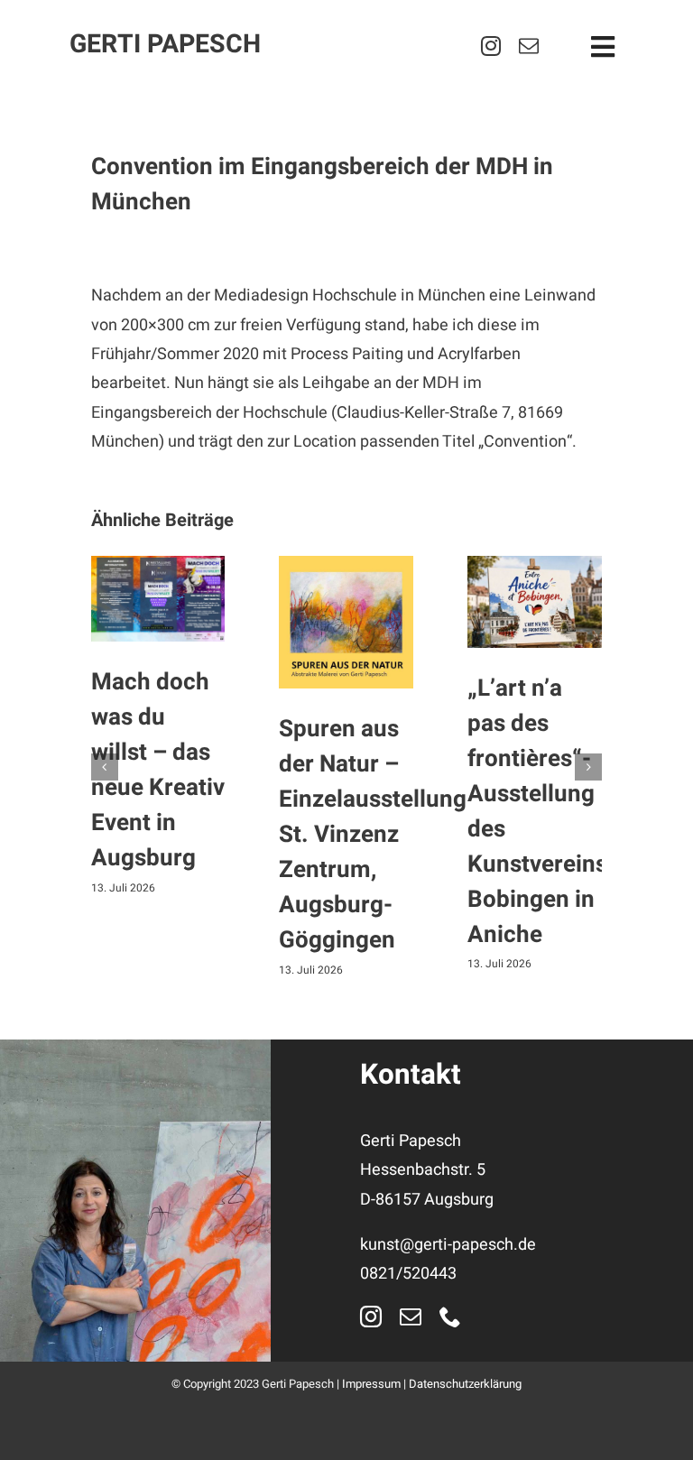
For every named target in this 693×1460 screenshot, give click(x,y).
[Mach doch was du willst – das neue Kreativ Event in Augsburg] (158, 599)
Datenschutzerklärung (465, 1383)
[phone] (450, 1316)
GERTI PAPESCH (165, 44)
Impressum (371, 1383)
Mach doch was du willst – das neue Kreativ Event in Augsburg (158, 770)
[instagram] (491, 46)
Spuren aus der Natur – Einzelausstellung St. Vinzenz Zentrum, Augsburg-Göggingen (373, 834)
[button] (104, 767)
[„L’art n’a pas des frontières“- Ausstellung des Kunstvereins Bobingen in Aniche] (534, 602)
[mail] (529, 46)
